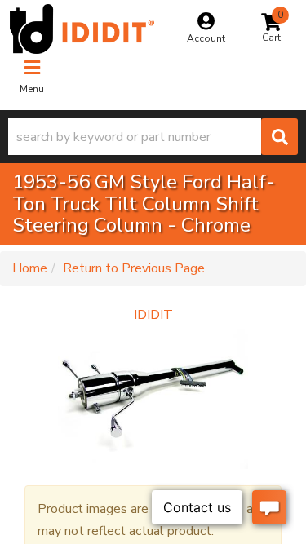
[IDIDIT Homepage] (82, 29)
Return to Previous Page (134, 268)
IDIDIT (153, 315)
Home (29, 268)
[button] (153, 136)
